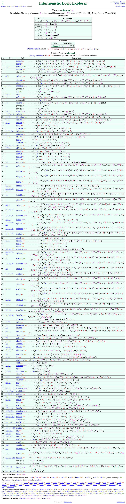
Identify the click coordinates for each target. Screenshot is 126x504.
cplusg (17, 480)
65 (9, 300)
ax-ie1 (90, 483)
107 (10, 431)
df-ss (59, 491)
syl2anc (19, 394)
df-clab (77, 489)
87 (7, 458)
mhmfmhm (22, 498)
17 (9, 111)
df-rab (17, 491)
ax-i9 (34, 485)
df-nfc (102, 489)
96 (9, 400)
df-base (35, 495)
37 (7, 189)
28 (9, 145)
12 (7, 97)
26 (9, 137)
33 (9, 349)
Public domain (68, 502)
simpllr (19, 61)
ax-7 (74, 483)
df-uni (95, 491)
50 (12, 234)
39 (12, 189)
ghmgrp (33, 498)
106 (10, 428)
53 (7, 249)
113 (7, 449)
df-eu (62, 489)
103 (7, 419)
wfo (95, 478)
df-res (62, 493)
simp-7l (19, 200)
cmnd (37, 480)
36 (7, 166)
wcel (62, 478)
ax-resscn (112, 485)
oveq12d (19, 66)
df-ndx (18, 495)
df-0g (53, 495)
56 (7, 254)
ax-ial (41, 485)
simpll (18, 151)
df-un (46, 491)
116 (9, 471)
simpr (18, 64)
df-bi (27, 489)
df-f (91, 493)
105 (7, 428)
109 (10, 436)
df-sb (55, 489)
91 (9, 388)
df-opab (117, 491)
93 (7, 400)
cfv (101, 478)
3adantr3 (19, 335)
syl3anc (19, 114)
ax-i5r (49, 485)
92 (12, 388)
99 (9, 408)
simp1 (18, 238)
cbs (6, 480)
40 (7, 191)
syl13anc (19, 190)
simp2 (18, 244)
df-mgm (62, 495)
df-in (53, 491)
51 (7, 274)
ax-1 (31, 483)
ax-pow (80, 485)
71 (7, 325)
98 (7, 405)
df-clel (94, 489)
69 (7, 331)
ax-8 (104, 483)
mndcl (18, 111)
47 (9, 234)
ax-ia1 (41, 483)
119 (13, 471)
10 (7, 94)
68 (12, 315)
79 (9, 351)
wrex (77, 478)
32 (7, 349)
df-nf (48, 489)
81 (9, 357)
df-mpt (4, 493)
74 (7, 341)
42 (7, 195)
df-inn (4, 495)
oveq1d (19, 258)
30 (9, 148)
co (118, 478)
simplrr (19, 157)
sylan (18, 322)
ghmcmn (43, 498)
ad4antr (19, 328)
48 (7, 225)
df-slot (27, 495)
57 (7, 258)
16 (7, 111)
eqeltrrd (19, 120)
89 (7, 388)
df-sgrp (71, 495)
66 (9, 315)
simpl (18, 140)
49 (12, 229)
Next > (122, 2)
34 (12, 349)
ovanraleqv (20, 449)
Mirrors (3, 6)
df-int (102, 491)
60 (12, 274)
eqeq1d (19, 445)
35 (7, 351)
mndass (19, 186)
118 (10, 467)
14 (7, 103)
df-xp (18, 493)
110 (7, 439)
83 (7, 471)
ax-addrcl (10, 487)
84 (9, 366)
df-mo (70, 489)
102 (12, 417)
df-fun (78, 493)
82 (7, 360)
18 (13, 114)
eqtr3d (18, 400)
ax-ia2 (48, 483)
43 (7, 234)
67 (9, 310)
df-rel (26, 493)
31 (7, 357)
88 (7, 377)
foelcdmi (19, 128)
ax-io (62, 483)
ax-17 (27, 485)
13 (7, 117)
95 (7, 397)
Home (8, 6)
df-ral (109, 489)
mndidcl (19, 366)
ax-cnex (103, 485)
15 (7, 114)
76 (9, 341)
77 (7, 347)
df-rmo (9, 491)
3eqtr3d (19, 234)
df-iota (70, 493)
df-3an (34, 489)
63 (9, 289)
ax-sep (72, 485)
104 (10, 422)
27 (7, 148)
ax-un (95, 485)
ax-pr (87, 485)
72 (7, 328)
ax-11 (119, 483)
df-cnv (33, 493)
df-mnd (80, 495)
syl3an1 (19, 76)
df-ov (119, 493)
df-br (109, 491)
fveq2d (19, 195)
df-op (88, 491)
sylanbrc (19, 471)
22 (7, 137)
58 (9, 274)
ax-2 (35, 483)
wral (70, 478)
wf (86, 478)
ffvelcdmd (20, 117)
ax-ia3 (55, 483)
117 (7, 467)
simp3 (18, 246)
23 (9, 131)
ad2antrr (19, 134)
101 (7, 422)
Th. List (22, 6)
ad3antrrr (19, 380)
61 (7, 315)
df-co (40, 493)
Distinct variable (33, 49)
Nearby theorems (120, 3)
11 (9, 94)
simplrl (19, 154)
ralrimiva (19, 354)
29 (12, 145)
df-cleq (86, 489)
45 (7, 215)
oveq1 (18, 442)
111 (9, 458)
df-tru (42, 489)
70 (9, 322)
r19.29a (19, 137)
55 (12, 249)
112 (7, 445)
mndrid (19, 414)
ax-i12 (4, 485)
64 (7, 300)
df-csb (39, 491)
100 (7, 431)
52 (7, 241)
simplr (18, 83)
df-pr (80, 491)
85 (9, 368)
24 (12, 131)
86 (9, 371)
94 (12, 394)
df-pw (67, 491)
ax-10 (112, 483)
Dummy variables (36, 55)
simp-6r (19, 171)
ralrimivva (20, 360)
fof (17, 91)
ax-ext (64, 485)
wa (37, 478)
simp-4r (19, 80)
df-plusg (45, 495)
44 (7, 205)
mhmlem (19, 86)
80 (7, 354)
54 (9, 249)
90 (7, 383)
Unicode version (120, 6)
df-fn (84, 493)
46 (9, 215)
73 (9, 331)
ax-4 (20, 485)
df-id (11, 493)
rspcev (18, 453)
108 (7, 436)
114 (7, 453)
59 (7, 269)
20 (8, 120)
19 (9, 117)
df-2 (11, 495)
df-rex (116, 489)
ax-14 (56, 485)
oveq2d (19, 269)
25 (7, 134)
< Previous (115, 2)
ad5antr (19, 97)
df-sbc (31, 491)
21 (8, 123)
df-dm (48, 493)
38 (9, 189)
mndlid (19, 391)
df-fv (104, 493)
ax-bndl (12, 485)
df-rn (55, 493)
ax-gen (82, 483)
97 (7, 408)
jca (17, 357)
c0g (26, 480)
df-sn (74, 491)
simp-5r (19, 279)
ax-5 (68, 483)
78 (9, 347)
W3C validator (121, 502)
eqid (18, 363)
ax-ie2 (98, 483)
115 (13, 458)
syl (17, 94)
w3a (44, 478)
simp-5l (19, 69)
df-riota (111, 493)
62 (7, 289)
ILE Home (15, 6)
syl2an (18, 131)
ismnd (18, 467)
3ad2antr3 (20, 325)
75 (7, 338)
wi (32, 478)
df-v (24, 491)
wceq (53, 478)
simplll (19, 374)
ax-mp (26, 483)
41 (9, 191)
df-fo (97, 493)
